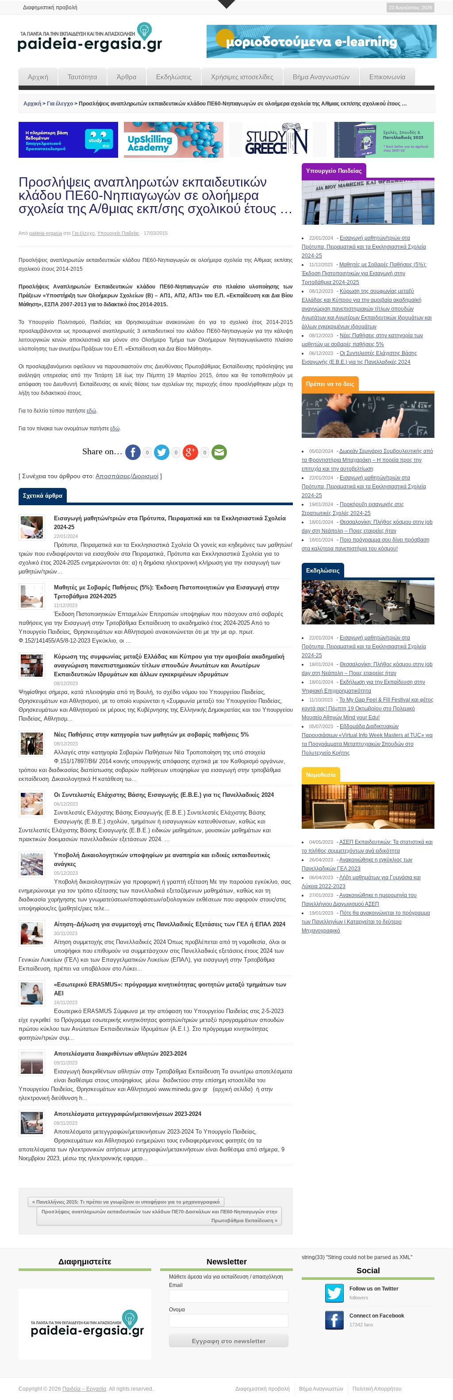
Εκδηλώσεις (174, 77)
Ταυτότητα (82, 77)
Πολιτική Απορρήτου (377, 1389)
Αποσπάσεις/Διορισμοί (127, 476)
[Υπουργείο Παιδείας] (368, 202)
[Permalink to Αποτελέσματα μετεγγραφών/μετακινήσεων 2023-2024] (32, 1122)
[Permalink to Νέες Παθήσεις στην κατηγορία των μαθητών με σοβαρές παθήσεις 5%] (32, 743)
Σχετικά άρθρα (42, 495)
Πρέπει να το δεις (330, 384)
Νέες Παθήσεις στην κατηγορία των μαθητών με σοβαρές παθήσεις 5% (151, 734)
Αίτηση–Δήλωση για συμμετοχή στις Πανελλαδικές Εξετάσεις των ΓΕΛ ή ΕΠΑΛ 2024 (169, 924)
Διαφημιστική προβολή (50, 7)
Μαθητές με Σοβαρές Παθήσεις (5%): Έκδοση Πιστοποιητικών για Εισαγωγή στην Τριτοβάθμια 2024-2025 (364, 273)
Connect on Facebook (376, 1316)
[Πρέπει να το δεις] (368, 416)
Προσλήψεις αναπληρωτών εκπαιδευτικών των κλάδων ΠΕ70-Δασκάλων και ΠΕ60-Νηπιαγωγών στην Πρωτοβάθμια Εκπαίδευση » (159, 1216)
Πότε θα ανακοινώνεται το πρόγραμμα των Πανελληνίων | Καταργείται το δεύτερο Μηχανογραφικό (366, 922)
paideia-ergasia (45, 233)
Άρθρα (127, 77)
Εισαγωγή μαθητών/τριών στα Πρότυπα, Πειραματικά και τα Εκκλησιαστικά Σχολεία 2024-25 (364, 247)
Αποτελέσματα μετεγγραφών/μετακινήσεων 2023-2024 (127, 1114)
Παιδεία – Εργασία (84, 1389)
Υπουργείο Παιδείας (118, 233)
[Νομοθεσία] (368, 806)
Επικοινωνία (387, 77)
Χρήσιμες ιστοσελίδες (242, 77)
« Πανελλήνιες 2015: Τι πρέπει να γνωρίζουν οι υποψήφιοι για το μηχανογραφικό (126, 1202)
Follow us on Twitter (374, 1289)
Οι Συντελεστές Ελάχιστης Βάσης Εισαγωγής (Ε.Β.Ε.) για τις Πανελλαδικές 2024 (164, 795)
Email (176, 1285)
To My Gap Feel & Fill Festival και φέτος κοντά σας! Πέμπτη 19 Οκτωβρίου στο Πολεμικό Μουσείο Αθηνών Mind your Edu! (368, 709)
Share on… (102, 451)
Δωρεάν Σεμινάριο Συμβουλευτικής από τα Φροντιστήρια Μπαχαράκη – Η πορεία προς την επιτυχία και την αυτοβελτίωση (367, 460)
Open (226, 4)
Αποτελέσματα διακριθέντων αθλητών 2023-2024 (120, 1053)
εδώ (91, 411)
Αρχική (38, 77)
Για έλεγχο (60, 104)
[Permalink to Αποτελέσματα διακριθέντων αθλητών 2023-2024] (32, 1062)
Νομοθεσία (321, 775)
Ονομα (177, 1309)
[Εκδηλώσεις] (368, 602)
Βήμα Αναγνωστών (321, 77)
